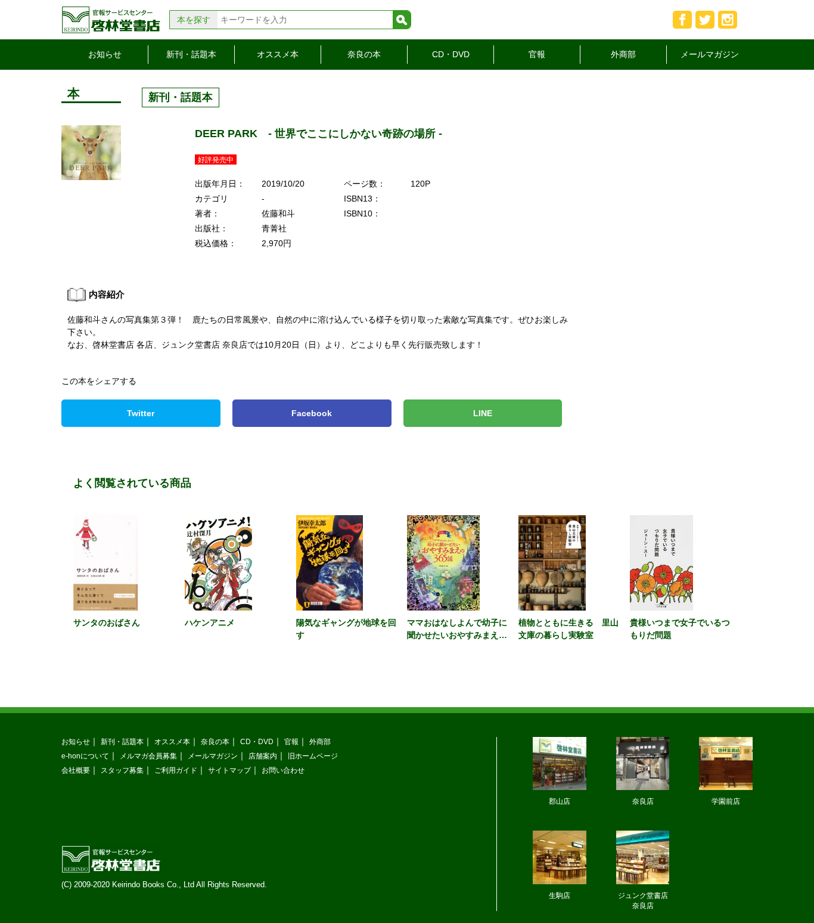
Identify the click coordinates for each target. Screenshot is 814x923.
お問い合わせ (283, 770)
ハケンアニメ (210, 622)
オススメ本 (278, 54)
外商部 (623, 54)
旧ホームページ (313, 756)
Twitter (140, 413)
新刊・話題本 (191, 54)
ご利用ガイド (175, 770)
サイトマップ (229, 770)
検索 (402, 20)
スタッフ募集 (122, 770)
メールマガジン (710, 54)
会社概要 (75, 770)
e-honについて (85, 756)
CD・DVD (451, 54)
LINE (482, 413)
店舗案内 (262, 756)
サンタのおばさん (106, 622)
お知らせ (105, 54)
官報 (537, 54)
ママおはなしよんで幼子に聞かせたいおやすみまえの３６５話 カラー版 (457, 635)
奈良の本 (364, 54)
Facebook (311, 413)
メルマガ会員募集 (148, 756)
